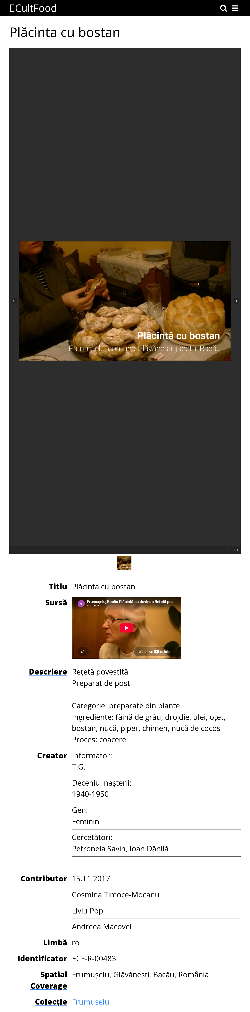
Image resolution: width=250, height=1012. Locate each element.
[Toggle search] (223, 8)
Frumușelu (90, 1002)
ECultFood (33, 8)
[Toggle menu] (235, 8)
